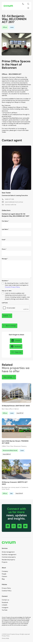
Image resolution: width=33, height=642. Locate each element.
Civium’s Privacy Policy (12, 287)
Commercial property (9, 557)
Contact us (5, 600)
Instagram (5, 607)
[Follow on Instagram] (13, 526)
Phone (4, 249)
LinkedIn (4, 605)
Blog (3, 579)
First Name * (5, 221)
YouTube (4, 610)
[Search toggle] (28, 4)
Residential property (8, 560)
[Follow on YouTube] (25, 526)
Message (5, 258)
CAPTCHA (5, 303)
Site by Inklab (5, 638)
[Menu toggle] (28, 8)
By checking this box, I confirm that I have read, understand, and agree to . (16, 285)
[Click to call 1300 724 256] (23, 4)
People (4, 574)
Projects (4, 562)
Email (4, 239)
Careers (4, 576)
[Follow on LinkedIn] (8, 526)
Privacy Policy (6, 588)
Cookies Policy (6, 591)
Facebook (5, 602)
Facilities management (9, 554)
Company (5, 571)
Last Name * (5, 229)
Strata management (8, 552)
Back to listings (11, 326)
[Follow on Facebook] (19, 526)
